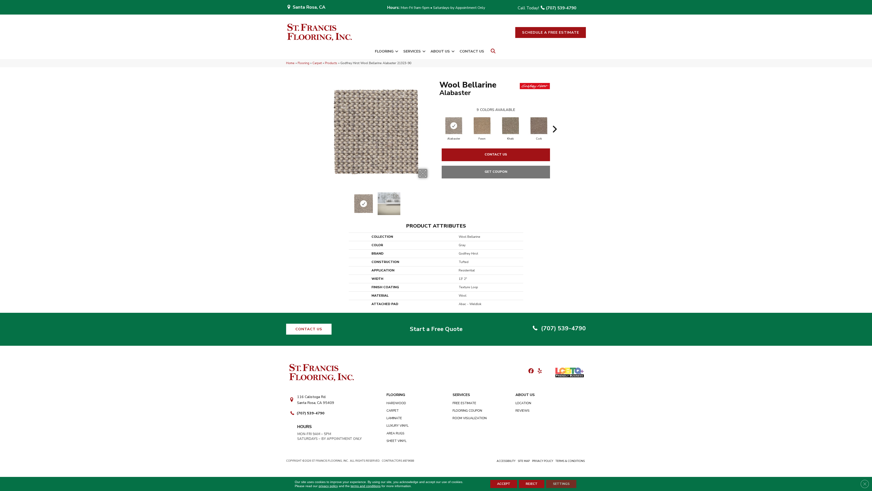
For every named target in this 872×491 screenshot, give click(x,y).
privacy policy (328, 486)
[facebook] (530, 371)
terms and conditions (366, 486)
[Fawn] (482, 125)
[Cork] (539, 125)
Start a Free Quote (436, 329)
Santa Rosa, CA (309, 7)
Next (430, 201)
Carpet (317, 63)
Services (412, 51)
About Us (440, 51)
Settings (561, 484)
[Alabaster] (453, 125)
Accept (503, 484)
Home (290, 63)
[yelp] (538, 371)
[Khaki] (510, 125)
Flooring (384, 51)
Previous (322, 201)
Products (331, 63)
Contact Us (472, 51)
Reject (532, 484)
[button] (550, 32)
